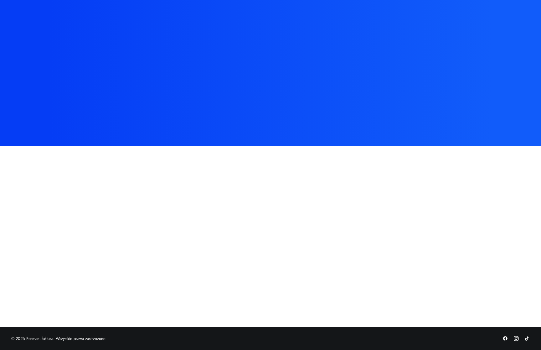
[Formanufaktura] (48, 19)
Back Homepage (270, 126)
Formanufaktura (221, 19)
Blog (318, 19)
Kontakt (340, 19)
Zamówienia (261, 19)
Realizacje (293, 19)
